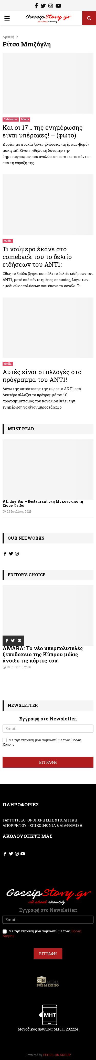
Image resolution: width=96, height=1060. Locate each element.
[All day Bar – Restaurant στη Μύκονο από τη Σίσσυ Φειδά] (48, 469)
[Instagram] (50, 6)
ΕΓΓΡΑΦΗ (48, 762)
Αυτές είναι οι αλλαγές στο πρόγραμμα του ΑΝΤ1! (42, 376)
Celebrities (10, 119)
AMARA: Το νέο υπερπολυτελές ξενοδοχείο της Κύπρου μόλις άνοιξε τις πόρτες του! (43, 654)
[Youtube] (58, 6)
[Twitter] (43, 6)
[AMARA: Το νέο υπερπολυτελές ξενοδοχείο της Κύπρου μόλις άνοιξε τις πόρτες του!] (48, 615)
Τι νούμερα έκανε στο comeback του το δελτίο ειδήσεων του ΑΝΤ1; (37, 257)
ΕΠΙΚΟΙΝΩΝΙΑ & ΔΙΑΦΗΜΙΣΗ (56, 825)
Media (25, 119)
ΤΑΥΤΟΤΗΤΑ (14, 820)
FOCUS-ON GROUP (57, 1055)
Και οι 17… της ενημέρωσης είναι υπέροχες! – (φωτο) (43, 131)
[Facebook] (36, 6)
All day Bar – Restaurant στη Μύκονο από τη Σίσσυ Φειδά (43, 503)
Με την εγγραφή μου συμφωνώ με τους (42, 742)
